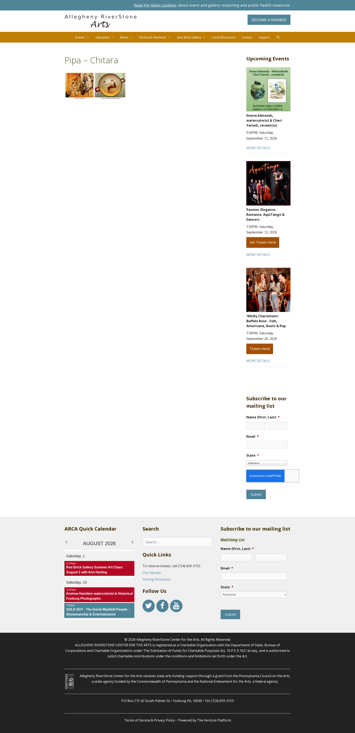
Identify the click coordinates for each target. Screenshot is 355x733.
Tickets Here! (260, 348)
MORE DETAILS (258, 148)
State (252, 455)
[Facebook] (162, 606)
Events (80, 37)
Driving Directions (157, 579)
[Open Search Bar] (278, 37)
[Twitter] (149, 606)
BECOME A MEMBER (269, 19)
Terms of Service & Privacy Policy (149, 720)
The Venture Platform (214, 720)
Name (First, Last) (263, 417)
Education (102, 37)
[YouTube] (176, 606)
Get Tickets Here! (263, 242)
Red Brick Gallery (189, 37)
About (124, 37)
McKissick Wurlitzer (152, 37)
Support (264, 37)
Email (252, 436)
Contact (247, 37)
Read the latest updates (155, 5)
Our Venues (152, 572)
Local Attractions (223, 37)
